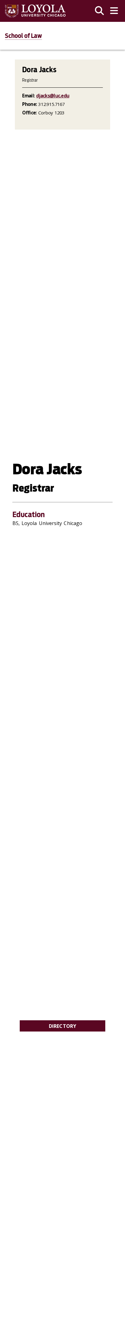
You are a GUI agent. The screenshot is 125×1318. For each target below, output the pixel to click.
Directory (62, 1026)
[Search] (99, 11)
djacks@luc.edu (52, 96)
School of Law (23, 35)
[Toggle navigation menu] (114, 11)
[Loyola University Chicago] (35, 11)
